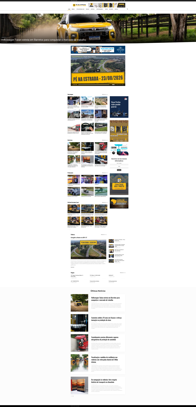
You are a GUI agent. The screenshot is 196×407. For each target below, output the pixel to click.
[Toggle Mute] (111, 84)
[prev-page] (68, 136)
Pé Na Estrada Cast (73, 202)
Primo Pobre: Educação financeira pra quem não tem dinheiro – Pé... (119, 260)
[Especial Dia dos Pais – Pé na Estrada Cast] (87, 221)
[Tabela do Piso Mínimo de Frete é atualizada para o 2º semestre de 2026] (74, 114)
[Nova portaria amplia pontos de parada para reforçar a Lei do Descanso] (74, 127)
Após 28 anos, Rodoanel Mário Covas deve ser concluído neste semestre (100, 106)
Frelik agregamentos (113, 281)
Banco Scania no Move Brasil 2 (100, 196)
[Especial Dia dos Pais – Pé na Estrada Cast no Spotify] (74, 221)
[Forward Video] (121, 84)
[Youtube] (124, 0)
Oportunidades (99, 9)
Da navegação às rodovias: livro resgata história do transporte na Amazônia (87, 165)
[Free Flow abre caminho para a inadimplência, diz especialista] (87, 114)
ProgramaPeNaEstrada (77, 56)
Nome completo (119, 163)
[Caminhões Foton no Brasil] (74, 191)
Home (69, 9)
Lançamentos (3, 37)
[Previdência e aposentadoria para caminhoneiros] (74, 179)
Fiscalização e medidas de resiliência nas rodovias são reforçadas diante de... (73, 165)
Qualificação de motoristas (86, 196)
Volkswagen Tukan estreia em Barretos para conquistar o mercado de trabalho (43, 39)
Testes (106, 9)
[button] (127, 9)
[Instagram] (121, 0)
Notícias (92, 9)
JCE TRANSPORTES (75, 281)
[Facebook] (119, 0)
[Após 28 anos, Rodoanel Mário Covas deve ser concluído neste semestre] (101, 100)
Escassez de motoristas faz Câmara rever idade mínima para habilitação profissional (87, 133)
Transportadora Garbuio (94, 281)
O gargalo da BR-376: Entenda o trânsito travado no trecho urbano (120, 245)
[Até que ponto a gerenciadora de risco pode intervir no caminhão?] (101, 127)
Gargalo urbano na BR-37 (79, 237)
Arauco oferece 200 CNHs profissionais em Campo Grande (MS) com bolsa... (73, 106)
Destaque (70, 94)
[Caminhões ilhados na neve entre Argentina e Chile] (111, 256)
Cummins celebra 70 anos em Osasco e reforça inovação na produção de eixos (106, 318)
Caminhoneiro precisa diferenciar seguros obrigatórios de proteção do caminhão (101, 152)
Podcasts (70, 173)
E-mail (119, 166)
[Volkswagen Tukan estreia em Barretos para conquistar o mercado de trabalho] (98, 28)
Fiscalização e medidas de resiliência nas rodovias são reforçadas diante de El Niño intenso (104, 359)
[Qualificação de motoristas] (87, 191)
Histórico (111, 9)
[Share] (116, 84)
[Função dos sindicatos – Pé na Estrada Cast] (74, 208)
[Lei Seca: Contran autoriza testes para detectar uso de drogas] (101, 159)
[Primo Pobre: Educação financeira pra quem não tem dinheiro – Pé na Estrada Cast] (101, 208)
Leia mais (72, 267)
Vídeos (73, 9)
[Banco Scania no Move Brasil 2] (101, 191)
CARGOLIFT (111, 275)
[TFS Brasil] (101, 179)
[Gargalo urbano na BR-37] (88, 249)
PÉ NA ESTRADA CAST (80, 9)
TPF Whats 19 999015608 (95, 275)
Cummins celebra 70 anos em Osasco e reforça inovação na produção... (86, 152)
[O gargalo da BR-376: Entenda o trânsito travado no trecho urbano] (111, 246)
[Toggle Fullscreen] (124, 84)
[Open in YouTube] (118, 84)
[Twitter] (123, 0)
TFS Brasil (96, 184)
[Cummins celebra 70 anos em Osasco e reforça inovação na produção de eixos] (87, 146)
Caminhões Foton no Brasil (72, 196)
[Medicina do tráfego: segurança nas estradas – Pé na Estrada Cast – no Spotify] (101, 221)
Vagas (72, 272)
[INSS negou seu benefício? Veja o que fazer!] (111, 251)
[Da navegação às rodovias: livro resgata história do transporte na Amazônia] (87, 159)
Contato (116, 9)
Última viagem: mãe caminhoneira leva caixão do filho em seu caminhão (101, 120)
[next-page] (69, 136)
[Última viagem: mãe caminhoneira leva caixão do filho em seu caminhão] (101, 114)
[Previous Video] (119, 84)
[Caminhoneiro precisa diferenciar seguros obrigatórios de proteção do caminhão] (101, 146)
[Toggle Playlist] (122, 84)
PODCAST (87, 9)
